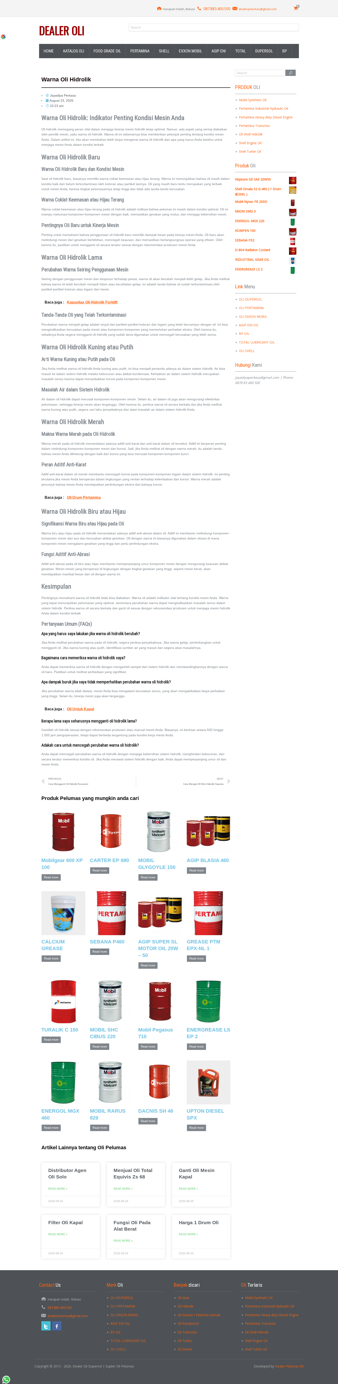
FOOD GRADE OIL (107, 51)
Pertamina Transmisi (254, 125)
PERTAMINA (139, 51)
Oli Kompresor (188, 1323)
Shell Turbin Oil (250, 151)
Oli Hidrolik (185, 1306)
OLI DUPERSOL (250, 299)
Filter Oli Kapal (65, 1222)
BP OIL (244, 333)
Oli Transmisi (187, 1332)
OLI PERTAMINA (251, 308)
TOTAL (240, 51)
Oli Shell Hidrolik (251, 134)
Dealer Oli (61, 30)
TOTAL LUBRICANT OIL (257, 342)
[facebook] (56, 1325)
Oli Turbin (185, 1340)
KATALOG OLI (73, 51)
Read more (51, 877)
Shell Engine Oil (250, 143)
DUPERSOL (264, 51)
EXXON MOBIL (190, 51)
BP (284, 51)
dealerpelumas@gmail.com (258, 9)
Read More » (57, 1188)
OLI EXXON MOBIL (253, 316)
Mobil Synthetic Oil (252, 100)
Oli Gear (183, 1297)
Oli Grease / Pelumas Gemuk (199, 1315)
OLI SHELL (247, 351)
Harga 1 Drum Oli (199, 1222)
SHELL (164, 51)
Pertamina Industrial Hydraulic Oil (263, 108)
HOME (49, 51)
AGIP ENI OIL (249, 325)
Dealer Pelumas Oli (289, 1366)
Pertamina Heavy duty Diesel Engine (266, 117)
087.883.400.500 (216, 8)
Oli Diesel (185, 1349)
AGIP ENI (219, 51)
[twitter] (46, 1325)
